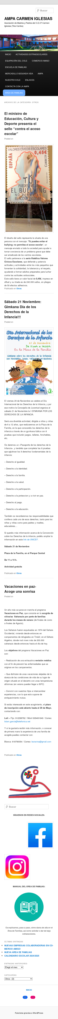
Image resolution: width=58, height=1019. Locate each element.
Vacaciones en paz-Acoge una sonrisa (20, 589)
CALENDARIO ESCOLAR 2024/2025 (21, 955)
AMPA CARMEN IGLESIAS (28, 18)
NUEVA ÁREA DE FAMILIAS (18, 952)
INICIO (8, 54)
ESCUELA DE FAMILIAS (16, 67)
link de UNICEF (30, 539)
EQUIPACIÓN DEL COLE (16, 60)
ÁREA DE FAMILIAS (14, 92)
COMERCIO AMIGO (40, 60)
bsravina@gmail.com (41, 741)
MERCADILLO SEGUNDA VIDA (19, 73)
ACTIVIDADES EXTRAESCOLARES (31, 54)
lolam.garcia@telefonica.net (17, 721)
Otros (19, 288)
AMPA (40, 73)
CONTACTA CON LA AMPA (17, 86)
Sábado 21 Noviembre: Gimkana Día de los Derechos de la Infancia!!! (22, 309)
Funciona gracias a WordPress (29, 1012)
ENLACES (29, 79)
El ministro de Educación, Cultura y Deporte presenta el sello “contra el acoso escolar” (22, 123)
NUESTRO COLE (12, 79)
